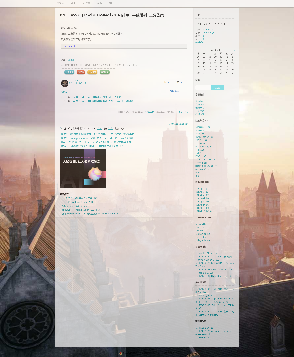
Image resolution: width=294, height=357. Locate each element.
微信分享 (104, 72)
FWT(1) (199, 153)
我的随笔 (199, 101)
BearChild (200, 224)
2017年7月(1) (202, 188)
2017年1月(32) (203, 208)
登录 (99, 128)
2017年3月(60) (203, 201)
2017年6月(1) (202, 192)
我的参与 (199, 108)
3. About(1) (202, 337)
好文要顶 (69, 72)
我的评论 (199, 104)
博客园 (139, 349)
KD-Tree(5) (201, 156)
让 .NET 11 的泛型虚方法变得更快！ (80, 198)
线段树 (71, 59)
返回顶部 (183, 123)
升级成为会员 (173, 91)
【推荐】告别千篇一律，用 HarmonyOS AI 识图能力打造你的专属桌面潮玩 (96, 142)
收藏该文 (92, 72)
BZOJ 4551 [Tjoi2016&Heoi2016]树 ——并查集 (97, 97)
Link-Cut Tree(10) (205, 159)
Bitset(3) (200, 130)
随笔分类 (199, 120)
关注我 (81, 72)
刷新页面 (173, 123)
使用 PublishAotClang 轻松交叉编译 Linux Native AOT (91, 213)
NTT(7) (199, 172)
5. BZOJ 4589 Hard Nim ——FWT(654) (215, 276)
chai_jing (200, 237)
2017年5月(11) (203, 195)
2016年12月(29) (203, 211)
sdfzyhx (199, 230)
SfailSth (73, 80)
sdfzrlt (199, 227)
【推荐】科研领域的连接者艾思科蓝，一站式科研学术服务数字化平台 (93, 146)
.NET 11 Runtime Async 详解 (77, 202)
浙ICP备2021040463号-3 (163, 353)
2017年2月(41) (203, 205)
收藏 (180, 112)
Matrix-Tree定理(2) (206, 166)
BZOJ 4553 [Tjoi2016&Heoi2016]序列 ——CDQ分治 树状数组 (103, 101)
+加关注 (64, 92)
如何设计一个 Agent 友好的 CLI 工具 (81, 210)
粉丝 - (73, 83)
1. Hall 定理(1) (204, 328)
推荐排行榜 (200, 321)
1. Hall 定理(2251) (206, 253)
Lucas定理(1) (202, 162)
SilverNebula (202, 234)
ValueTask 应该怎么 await (76, 206)
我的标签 (199, 114)
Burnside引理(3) (204, 137)
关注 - (82, 83)
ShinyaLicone (202, 240)
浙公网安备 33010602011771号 (136, 353)
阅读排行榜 (200, 246)
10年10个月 (208, 32)
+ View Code (69, 46)
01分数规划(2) (202, 127)
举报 (186, 112)
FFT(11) (199, 150)
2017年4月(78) (203, 198)
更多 (197, 175)
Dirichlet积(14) (204, 146)
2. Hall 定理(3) (204, 295)
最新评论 (199, 111)
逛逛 (110, 128)
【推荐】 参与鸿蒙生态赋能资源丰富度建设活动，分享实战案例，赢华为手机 (97, 134)
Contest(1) (201, 143)
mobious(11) (202, 169)
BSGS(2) (199, 133)
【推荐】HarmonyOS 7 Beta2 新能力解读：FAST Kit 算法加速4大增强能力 (97, 138)
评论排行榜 (200, 282)
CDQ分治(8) (201, 140)
